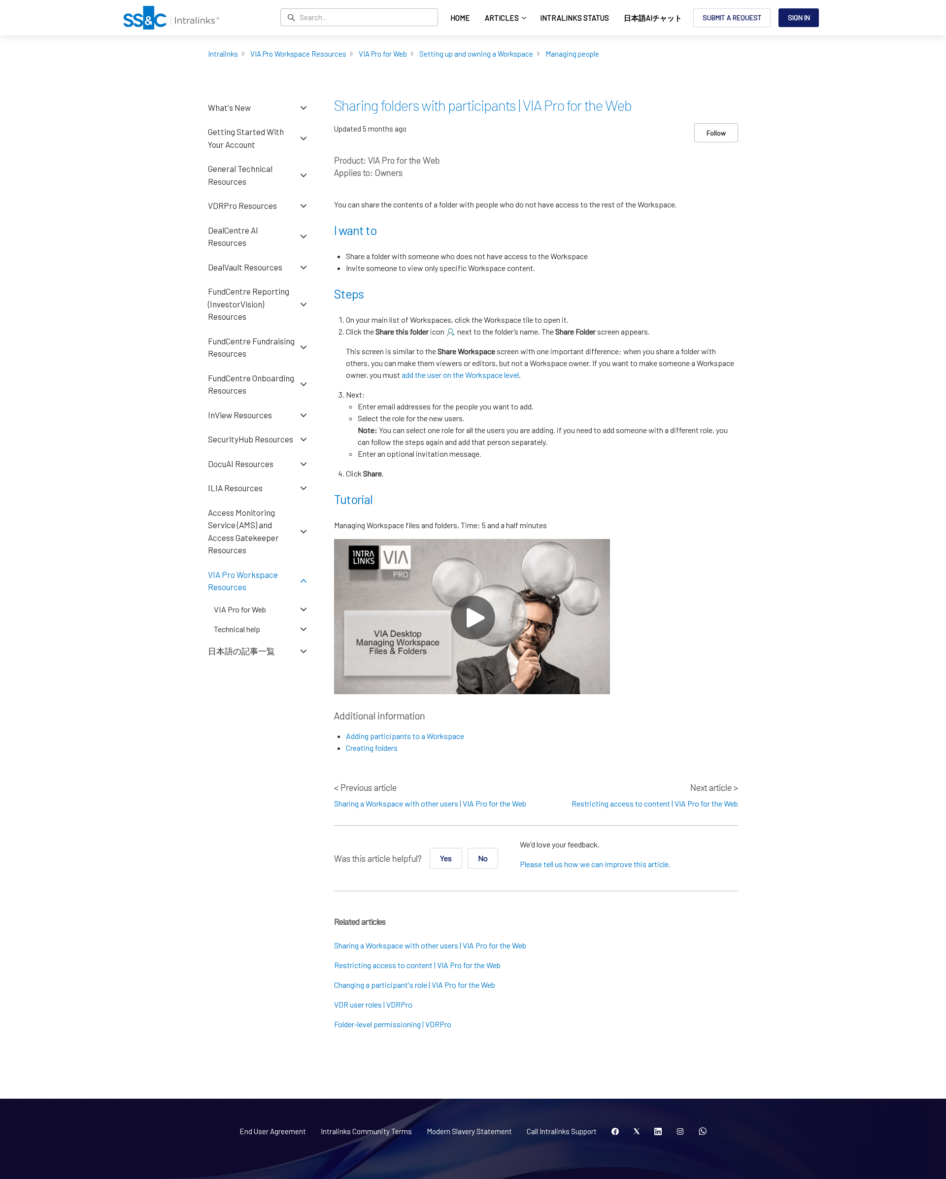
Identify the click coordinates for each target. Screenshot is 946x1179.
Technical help (237, 629)
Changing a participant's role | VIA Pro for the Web (414, 984)
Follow (716, 133)
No (483, 858)
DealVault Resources (245, 267)
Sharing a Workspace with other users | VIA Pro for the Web (430, 803)
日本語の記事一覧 (241, 651)
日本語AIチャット (653, 17)
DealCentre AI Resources (233, 236)
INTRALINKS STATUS (574, 17)
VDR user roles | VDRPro (373, 1004)
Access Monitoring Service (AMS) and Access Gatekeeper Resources (243, 531)
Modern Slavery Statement (469, 1131)
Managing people (572, 53)
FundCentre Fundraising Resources (251, 347)
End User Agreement (272, 1131)
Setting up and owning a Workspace (476, 53)
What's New (229, 107)
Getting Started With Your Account (246, 138)
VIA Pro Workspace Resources (298, 53)
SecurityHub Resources (250, 439)
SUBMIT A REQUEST (732, 17)
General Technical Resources (240, 175)
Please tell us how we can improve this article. (595, 864)
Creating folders (372, 747)
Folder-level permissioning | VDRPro (392, 1024)
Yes (446, 858)
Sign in (799, 17)
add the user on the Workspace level (460, 374)
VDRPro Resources (242, 205)
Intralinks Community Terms (366, 1131)
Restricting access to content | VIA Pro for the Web (655, 803)
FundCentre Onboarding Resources (251, 384)
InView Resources (240, 415)
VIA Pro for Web (383, 53)
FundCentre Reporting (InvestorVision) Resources (248, 303)
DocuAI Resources (240, 464)
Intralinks (223, 53)
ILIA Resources (235, 488)
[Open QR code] (702, 1131)
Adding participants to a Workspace (405, 736)
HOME (460, 17)
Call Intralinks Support (562, 1131)
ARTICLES (502, 17)
